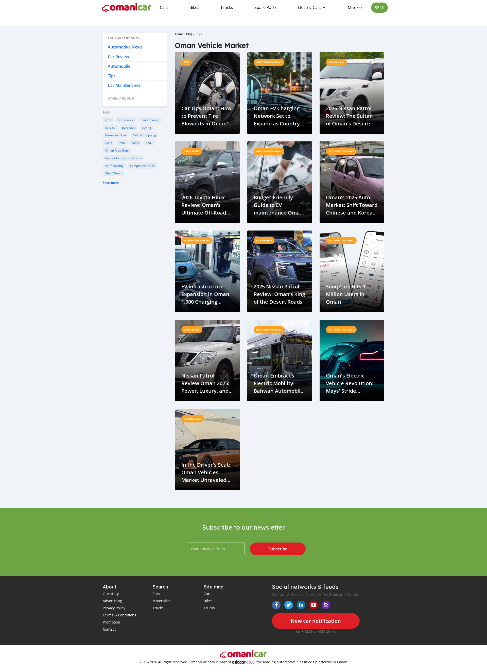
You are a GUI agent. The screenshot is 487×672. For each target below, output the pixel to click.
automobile (126, 120)
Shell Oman (113, 173)
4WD (149, 143)
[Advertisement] (135, 274)
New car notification (316, 620)
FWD (108, 143)
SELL (379, 7)
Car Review (118, 56)
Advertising (112, 600)
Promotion (111, 622)
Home (179, 34)
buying (146, 127)
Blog (189, 34)
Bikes (194, 7)
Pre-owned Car (115, 135)
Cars (164, 7)
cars (108, 120)
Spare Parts (265, 7)
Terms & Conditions (119, 615)
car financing (114, 165)
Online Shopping (144, 135)
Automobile (119, 66)
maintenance (150, 120)
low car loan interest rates (123, 158)
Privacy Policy (114, 607)
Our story (111, 593)
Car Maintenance (124, 85)
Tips (112, 76)
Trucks (226, 7)
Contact (109, 629)
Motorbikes (161, 600)
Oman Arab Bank (117, 150)
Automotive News (125, 47)
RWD (121, 143)
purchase (128, 127)
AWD (135, 143)
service (110, 127)
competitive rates (142, 165)
